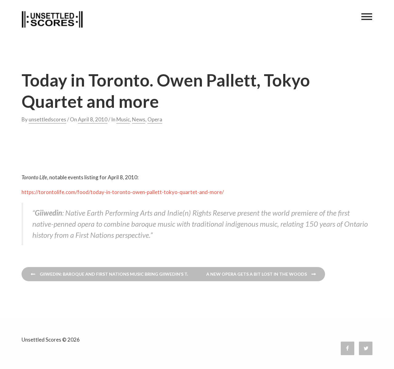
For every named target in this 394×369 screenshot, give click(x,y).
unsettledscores (47, 119)
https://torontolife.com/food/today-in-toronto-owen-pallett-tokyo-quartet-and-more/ (123, 192)
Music (123, 119)
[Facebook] (347, 348)
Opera (154, 119)
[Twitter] (365, 348)
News (138, 119)
